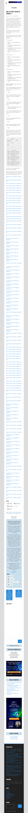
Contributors (8, 793)
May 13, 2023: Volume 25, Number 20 (14, 373)
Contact (7, 792)
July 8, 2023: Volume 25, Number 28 (13, 354)
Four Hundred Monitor (10, 794)
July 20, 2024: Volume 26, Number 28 (14, 185)
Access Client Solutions (16, 512)
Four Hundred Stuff (14, 737)
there (7, 28)
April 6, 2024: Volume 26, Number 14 (14, 218)
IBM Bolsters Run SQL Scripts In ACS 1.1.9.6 (18, 593)
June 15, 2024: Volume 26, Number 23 (14, 196)
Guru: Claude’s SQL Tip (10, 758)
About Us (8, 790)
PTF (19, 513)
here (7, 27)
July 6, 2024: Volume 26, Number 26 (13, 190)
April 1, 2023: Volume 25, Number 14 (13, 387)
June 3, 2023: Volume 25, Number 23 (13, 366)
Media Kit (8, 797)
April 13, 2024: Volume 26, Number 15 (14, 216)
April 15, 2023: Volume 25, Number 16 (14, 383)
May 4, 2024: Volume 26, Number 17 (13, 210)
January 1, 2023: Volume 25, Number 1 (14, 432)
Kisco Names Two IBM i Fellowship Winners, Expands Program (9, 595)
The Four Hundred (14, 736)
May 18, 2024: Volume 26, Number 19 (14, 206)
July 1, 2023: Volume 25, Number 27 (13, 356)
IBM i (9, 513)
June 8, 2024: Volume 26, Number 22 (13, 198)
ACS (7, 513)
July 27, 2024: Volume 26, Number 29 (14, 183)
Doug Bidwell (15, 15)
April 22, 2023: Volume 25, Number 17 (14, 381)
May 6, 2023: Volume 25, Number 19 (13, 375)
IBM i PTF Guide (14, 513)
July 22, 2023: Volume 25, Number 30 (14, 349)
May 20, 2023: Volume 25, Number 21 (14, 371)
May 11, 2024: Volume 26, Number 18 (13, 208)
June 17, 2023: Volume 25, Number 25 (13, 362)
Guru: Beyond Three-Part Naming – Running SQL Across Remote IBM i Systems (14, 772)
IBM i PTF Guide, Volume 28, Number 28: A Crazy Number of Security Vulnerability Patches (14, 751)
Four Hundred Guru (14, 738)
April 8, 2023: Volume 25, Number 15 (13, 385)
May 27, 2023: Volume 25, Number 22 (14, 368)
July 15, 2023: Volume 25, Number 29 (13, 351)
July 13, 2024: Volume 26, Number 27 (13, 188)
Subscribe (8, 798)
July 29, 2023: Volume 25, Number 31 (13, 347)
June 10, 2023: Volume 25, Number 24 (14, 364)
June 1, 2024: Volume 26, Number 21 (13, 200)
